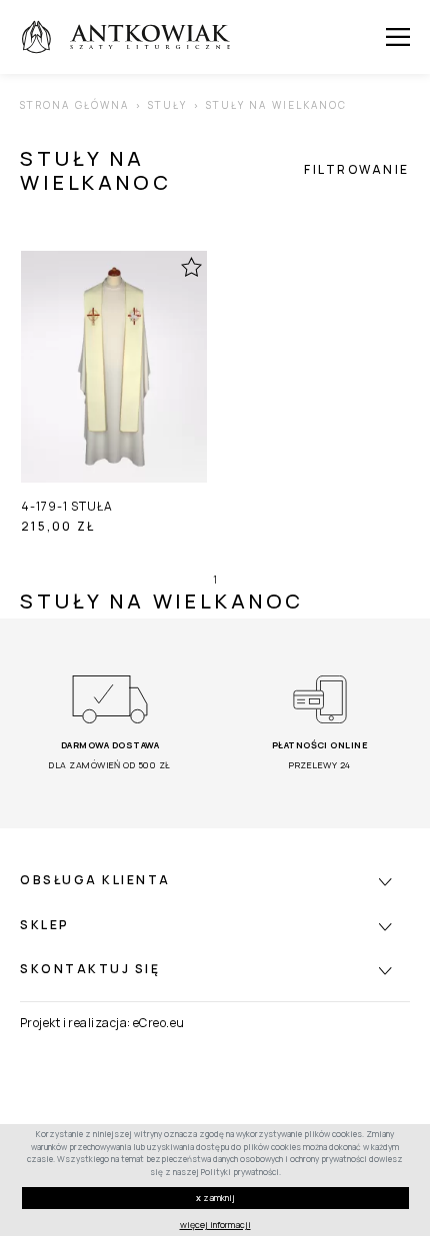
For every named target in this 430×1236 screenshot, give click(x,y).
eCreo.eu (159, 1022)
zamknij (215, 1197)
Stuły (168, 105)
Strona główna (74, 105)
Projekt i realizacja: (75, 1022)
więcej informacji (215, 1224)
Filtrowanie (357, 170)
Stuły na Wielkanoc (277, 105)
